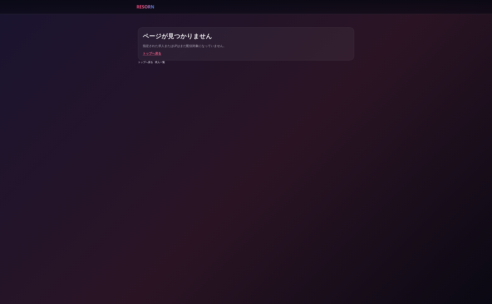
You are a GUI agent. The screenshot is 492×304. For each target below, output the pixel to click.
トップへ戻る (152, 53)
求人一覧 (160, 62)
